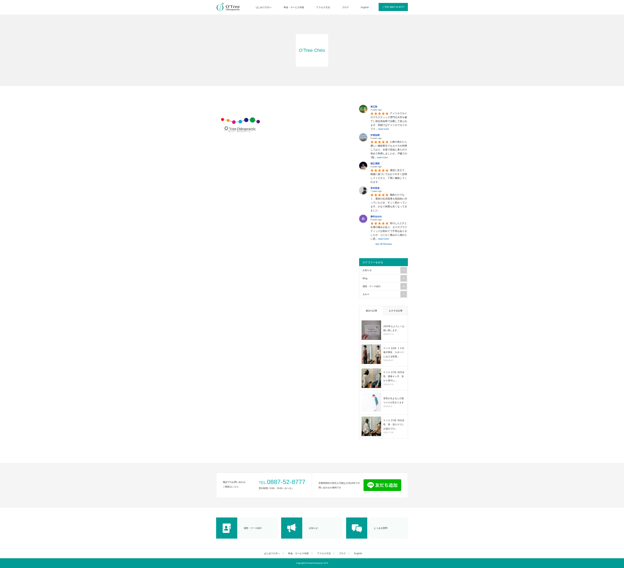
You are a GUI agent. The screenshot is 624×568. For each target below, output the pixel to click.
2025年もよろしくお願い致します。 (393, 328)
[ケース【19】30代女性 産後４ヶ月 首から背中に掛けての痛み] (371, 378)
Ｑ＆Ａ (383, 294)
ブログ (345, 7)
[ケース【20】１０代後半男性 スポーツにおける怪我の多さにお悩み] (371, 354)
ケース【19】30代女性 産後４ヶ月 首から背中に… (393, 376)
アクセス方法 (323, 7)
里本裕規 (375, 187)
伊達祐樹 (375, 134)
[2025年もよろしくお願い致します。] (371, 330)
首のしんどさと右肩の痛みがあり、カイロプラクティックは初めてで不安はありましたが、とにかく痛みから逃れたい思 (388, 230)
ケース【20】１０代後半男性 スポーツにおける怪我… (393, 352)
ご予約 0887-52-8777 (393, 6)
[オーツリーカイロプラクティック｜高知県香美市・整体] (228, 7)
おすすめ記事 (396, 310)
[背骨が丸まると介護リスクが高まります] (371, 402)
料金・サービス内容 (293, 7)
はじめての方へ (264, 7)
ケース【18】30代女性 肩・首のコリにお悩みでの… (393, 424)
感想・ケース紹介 (384, 286)
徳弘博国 (375, 163)
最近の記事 (371, 310)
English (364, 7)
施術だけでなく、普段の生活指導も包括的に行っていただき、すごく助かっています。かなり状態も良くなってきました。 (388, 202)
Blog (384, 278)
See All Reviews (383, 243)
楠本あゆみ (376, 216)
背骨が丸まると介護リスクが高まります (393, 400)
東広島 (373, 106)
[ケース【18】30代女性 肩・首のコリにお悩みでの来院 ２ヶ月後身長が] (371, 426)
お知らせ (384, 270)
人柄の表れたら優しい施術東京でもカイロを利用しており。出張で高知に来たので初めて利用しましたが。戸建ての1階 (388, 149)
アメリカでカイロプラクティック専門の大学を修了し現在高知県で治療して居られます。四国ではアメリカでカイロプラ (388, 120)
